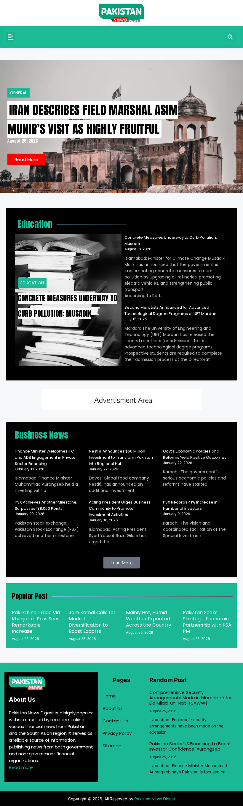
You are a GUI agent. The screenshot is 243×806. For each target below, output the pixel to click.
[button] (10, 37)
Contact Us (115, 721)
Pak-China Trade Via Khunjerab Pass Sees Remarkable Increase (36, 622)
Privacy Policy (117, 733)
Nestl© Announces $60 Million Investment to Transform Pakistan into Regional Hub (121, 457)
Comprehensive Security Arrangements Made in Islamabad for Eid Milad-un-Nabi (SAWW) (190, 697)
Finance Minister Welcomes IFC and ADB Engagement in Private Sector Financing (45, 457)
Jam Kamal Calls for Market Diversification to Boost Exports (92, 622)
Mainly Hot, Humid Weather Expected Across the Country (148, 618)
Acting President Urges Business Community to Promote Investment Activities (120, 508)
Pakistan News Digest (154, 798)
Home (109, 696)
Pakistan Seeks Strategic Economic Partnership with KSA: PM (207, 622)
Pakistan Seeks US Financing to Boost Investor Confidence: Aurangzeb (190, 746)
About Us (113, 708)
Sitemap (112, 746)
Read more (21, 767)
